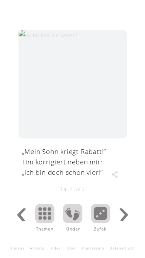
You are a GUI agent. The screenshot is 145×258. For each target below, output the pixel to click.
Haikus (17, 248)
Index (55, 248)
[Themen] (45, 220)
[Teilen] (114, 174)
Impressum (93, 248)
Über (72, 248)
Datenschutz (121, 248)
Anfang (37, 248)
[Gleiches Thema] (72, 220)
